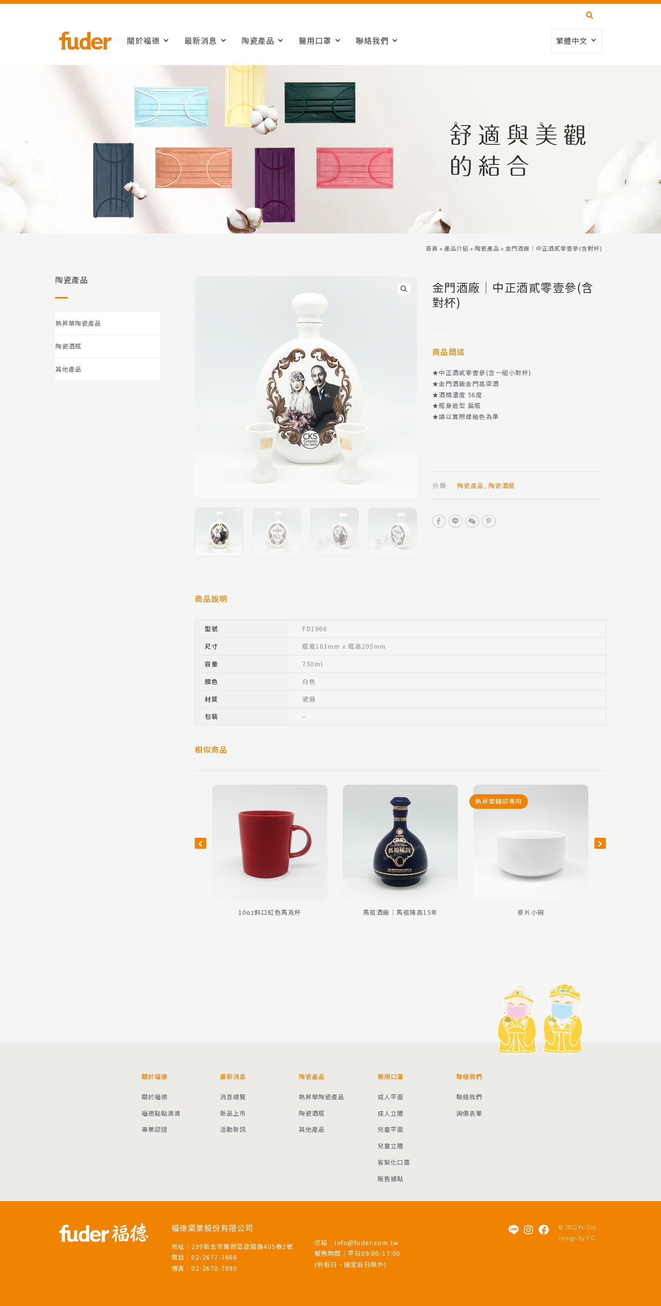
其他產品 (68, 369)
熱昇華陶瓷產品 (78, 323)
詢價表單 (469, 1113)
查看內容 (270, 874)
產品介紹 (456, 248)
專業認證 (155, 1129)
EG (591, 1237)
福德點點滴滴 (161, 1113)
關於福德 (143, 40)
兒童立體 (391, 1145)
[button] (589, 15)
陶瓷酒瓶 (68, 346)
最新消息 (200, 40)
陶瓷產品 (487, 248)
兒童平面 (391, 1129)
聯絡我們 (372, 40)
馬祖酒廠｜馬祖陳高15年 (400, 912)
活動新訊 (233, 1129)
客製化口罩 (394, 1162)
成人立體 (391, 1113)
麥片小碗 (531, 912)
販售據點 (391, 1178)
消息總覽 (233, 1096)
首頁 (432, 248)
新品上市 (233, 1113)
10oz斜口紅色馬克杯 (269, 912)
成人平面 (391, 1096)
